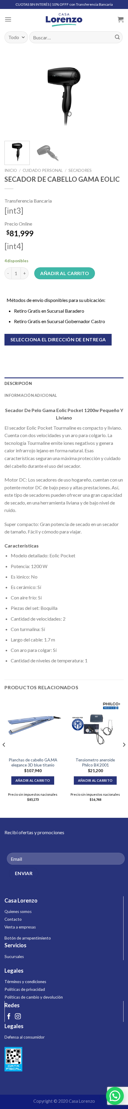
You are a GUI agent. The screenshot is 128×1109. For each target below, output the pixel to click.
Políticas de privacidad (24, 989)
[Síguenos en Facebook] (9, 1017)
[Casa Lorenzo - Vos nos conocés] (64, 19)
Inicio (10, 170)
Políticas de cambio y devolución (33, 997)
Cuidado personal (43, 170)
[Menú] (8, 19)
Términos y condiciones (25, 981)
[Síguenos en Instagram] (18, 1017)
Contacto (13, 919)
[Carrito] (121, 19)
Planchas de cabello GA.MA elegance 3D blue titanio (33, 763)
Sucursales (14, 956)
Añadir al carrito (64, 273)
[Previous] (14, 96)
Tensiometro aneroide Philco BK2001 (95, 763)
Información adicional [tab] (30, 395)
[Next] (113, 96)
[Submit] (117, 37)
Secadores (80, 170)
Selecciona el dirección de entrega (58, 339)
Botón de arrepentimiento (27, 938)
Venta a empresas (20, 927)
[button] (115, 1096)
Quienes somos (18, 911)
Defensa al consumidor (24, 1037)
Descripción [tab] (18, 383)
